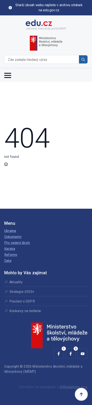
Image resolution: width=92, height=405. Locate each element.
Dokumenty (13, 237)
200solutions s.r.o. (74, 387)
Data (7, 261)
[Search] (83, 59)
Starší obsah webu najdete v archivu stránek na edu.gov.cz (49, 7)
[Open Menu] (7, 75)
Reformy (10, 255)
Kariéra (9, 249)
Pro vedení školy (17, 243)
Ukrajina (10, 231)
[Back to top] (81, 394)
